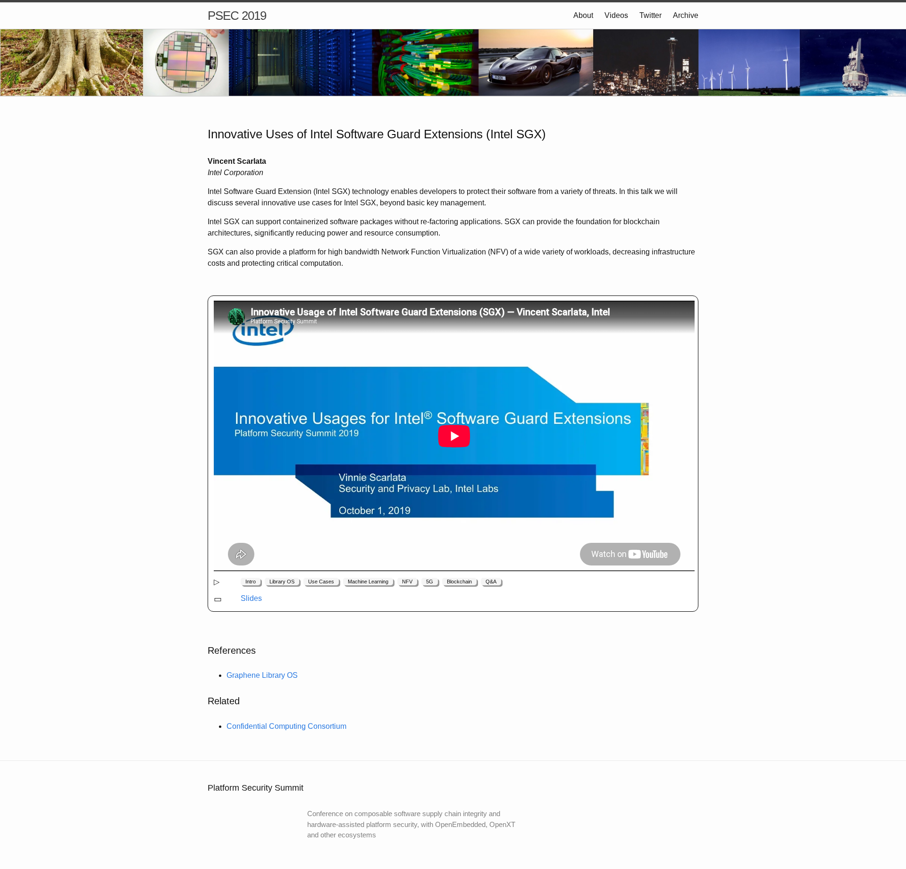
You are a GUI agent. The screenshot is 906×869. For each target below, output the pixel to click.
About (583, 15)
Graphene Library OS (262, 675)
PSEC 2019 (237, 15)
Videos (616, 15)
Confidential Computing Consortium (286, 726)
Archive (685, 15)
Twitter (650, 15)
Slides (251, 598)
